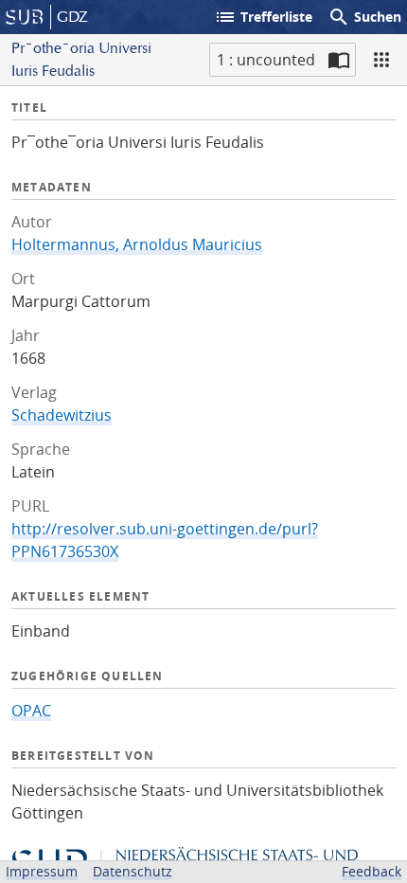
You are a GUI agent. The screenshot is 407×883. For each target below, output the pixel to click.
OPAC (31, 710)
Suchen (364, 17)
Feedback (371, 871)
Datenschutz (132, 871)
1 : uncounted (266, 59)
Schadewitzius (61, 415)
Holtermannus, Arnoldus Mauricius (136, 244)
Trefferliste (263, 17)
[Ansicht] (381, 60)
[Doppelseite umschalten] (339, 60)
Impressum (42, 871)
